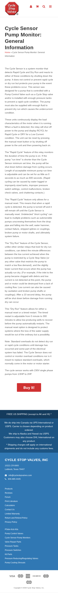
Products (9, 489)
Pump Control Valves (14, 533)
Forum (7, 497)
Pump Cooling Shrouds (15, 563)
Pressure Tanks (11, 546)
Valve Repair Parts (13, 542)
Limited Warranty (12, 514)
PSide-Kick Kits (11, 529)
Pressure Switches (13, 550)
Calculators (10, 505)
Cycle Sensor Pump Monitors (17, 538)
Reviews (8, 493)
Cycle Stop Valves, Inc (26, 460)
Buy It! (29, 387)
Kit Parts (8, 554)
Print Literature (11, 501)
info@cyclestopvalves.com (20, 475)
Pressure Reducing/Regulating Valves (21, 558)
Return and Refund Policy (16, 518)
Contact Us (10, 509)
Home (7, 52)
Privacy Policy (11, 522)
